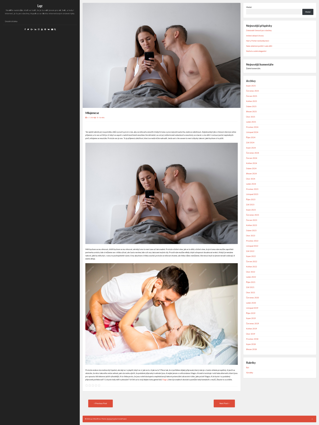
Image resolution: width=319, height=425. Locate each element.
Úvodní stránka (11, 21)
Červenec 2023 (252, 215)
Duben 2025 (251, 106)
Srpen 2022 (251, 256)
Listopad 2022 (252, 246)
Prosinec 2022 (252, 241)
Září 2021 (250, 287)
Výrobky (102, 117)
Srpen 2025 (251, 86)
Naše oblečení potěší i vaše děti (259, 46)
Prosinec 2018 (252, 339)
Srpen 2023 (251, 210)
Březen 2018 (251, 349)
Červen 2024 (251, 158)
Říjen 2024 (250, 137)
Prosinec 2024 (252, 127)
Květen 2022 (251, 266)
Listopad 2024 (252, 132)
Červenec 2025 (252, 91)
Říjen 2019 (250, 313)
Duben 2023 (251, 230)
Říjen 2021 (250, 282)
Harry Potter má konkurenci (257, 41)
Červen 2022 (251, 261)
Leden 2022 (251, 277)
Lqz (39, 6)
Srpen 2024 (251, 148)
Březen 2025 (251, 111)
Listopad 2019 (252, 308)
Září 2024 (250, 142)
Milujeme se (92, 113)
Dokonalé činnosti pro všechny (259, 30)
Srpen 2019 (251, 318)
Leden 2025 (251, 122)
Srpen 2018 (251, 344)
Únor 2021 (250, 292)
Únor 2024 (250, 179)
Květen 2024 (251, 163)
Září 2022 (250, 251)
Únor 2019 (250, 334)
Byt (247, 367)
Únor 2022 (250, 272)
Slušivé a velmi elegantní (256, 51)
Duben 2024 (251, 168)
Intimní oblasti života (255, 36)
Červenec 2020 (252, 297)
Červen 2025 (251, 96)
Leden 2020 (251, 303)
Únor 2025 (250, 117)
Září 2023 (250, 204)
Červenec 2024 (252, 153)
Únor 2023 (250, 235)
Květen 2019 (251, 328)
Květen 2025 (251, 101)
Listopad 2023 (252, 194)
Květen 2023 (251, 225)
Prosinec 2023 (252, 189)
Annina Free (111, 419)
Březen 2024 (251, 173)
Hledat (249, 7)
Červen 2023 (251, 220)
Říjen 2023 (250, 199)
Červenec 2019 (252, 323)
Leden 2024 (251, 184)
